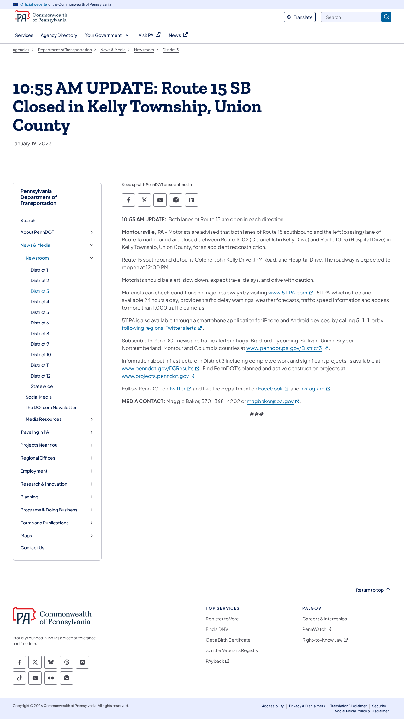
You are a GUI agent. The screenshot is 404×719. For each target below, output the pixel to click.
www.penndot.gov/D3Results (161, 368)
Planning (29, 496)
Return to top (370, 590)
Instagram (315, 388)
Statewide (42, 386)
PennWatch (314, 629)
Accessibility (273, 706)
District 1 (39, 270)
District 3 (40, 291)
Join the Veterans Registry (232, 650)
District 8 (40, 333)
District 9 (40, 344)
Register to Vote (222, 618)
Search (28, 220)
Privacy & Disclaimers (307, 706)
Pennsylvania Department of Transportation (39, 197)
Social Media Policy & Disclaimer (362, 711)
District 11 (40, 365)
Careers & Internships (324, 618)
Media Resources (44, 419)
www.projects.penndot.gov (158, 375)
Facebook (273, 388)
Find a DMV (217, 629)
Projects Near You (39, 445)
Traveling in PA (35, 432)
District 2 (40, 280)
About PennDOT (37, 232)
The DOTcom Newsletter (51, 407)
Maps (26, 535)
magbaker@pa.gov (273, 401)
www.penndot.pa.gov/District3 (287, 348)
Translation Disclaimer (348, 706)
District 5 (40, 312)
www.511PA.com (291, 292)
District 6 (40, 322)
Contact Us (32, 547)
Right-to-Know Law (322, 640)
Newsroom (37, 258)
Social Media (39, 397)
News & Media (35, 245)
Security (379, 706)
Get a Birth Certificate (228, 640)
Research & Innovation (44, 483)
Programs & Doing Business (49, 509)
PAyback (215, 661)
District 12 (40, 375)
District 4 (40, 301)
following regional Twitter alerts (162, 327)
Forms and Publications (44, 522)
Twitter (180, 388)
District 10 (41, 354)
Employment (34, 471)
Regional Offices (38, 458)
